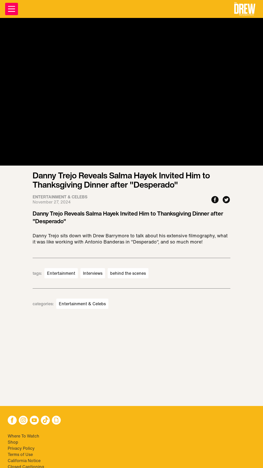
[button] (244, 9)
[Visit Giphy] (56, 421)
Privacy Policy (21, 448)
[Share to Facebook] (215, 200)
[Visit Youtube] (34, 421)
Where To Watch (23, 436)
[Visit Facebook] (12, 421)
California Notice (24, 460)
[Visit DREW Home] (244, 9)
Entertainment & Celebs (82, 303)
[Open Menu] (11, 9)
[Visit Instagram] (23, 421)
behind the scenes (128, 273)
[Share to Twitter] (226, 200)
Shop (13, 442)
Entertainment (61, 273)
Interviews (92, 273)
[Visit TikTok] (45, 421)
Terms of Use (20, 454)
